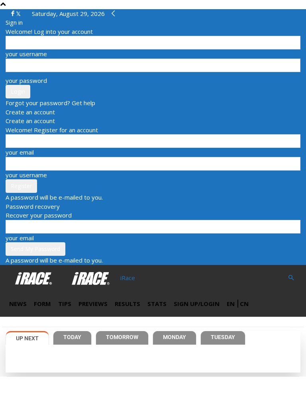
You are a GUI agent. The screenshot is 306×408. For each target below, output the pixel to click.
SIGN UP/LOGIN (197, 304)
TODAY (72, 337)
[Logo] (34, 278)
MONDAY (174, 337)
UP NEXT (27, 338)
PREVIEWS (93, 304)
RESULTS (127, 304)
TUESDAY (223, 337)
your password (26, 80)
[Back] (113, 14)
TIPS (64, 304)
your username (26, 54)
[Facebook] (13, 14)
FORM (42, 304)
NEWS (18, 304)
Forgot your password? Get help (50, 103)
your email (20, 152)
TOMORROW (122, 337)
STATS (157, 304)
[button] (290, 278)
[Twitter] (18, 14)
